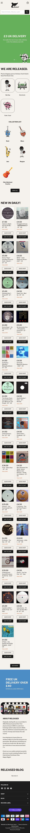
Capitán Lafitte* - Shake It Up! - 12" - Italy (7, 609)
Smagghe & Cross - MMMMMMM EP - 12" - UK (22, 225)
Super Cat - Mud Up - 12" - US (21, 294)
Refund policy (15, 826)
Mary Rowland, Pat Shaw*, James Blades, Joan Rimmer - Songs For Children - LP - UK (22, 472)
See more (14, 775)
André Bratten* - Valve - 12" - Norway (21, 399)
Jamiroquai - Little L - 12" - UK (22, 541)
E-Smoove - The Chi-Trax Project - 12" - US (22, 508)
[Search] (27, 12)
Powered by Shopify (15, 829)
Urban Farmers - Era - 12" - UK (7, 434)
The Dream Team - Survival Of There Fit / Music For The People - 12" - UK (7, 400)
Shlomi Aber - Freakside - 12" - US (21, 435)
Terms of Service (22, 824)
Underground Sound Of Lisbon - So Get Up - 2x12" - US (7, 575)
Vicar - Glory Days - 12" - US (7, 468)
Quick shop (7, 233)
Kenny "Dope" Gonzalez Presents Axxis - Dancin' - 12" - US (7, 260)
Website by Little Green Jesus (9, 824)
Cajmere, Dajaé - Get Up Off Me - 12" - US (7, 225)
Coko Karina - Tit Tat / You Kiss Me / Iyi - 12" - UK (22, 609)
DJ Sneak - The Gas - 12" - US (6, 541)
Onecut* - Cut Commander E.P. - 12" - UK (7, 508)
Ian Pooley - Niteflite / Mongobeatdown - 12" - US (7, 365)
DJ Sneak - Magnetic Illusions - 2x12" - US (22, 364)
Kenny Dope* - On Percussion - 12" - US (7, 328)
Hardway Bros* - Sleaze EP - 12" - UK (7, 295)
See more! (15, 665)
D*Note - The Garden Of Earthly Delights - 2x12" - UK (7, 644)
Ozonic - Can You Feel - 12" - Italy (22, 573)
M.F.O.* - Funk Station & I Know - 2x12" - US (22, 259)
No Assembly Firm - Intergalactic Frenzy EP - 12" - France (22, 329)
